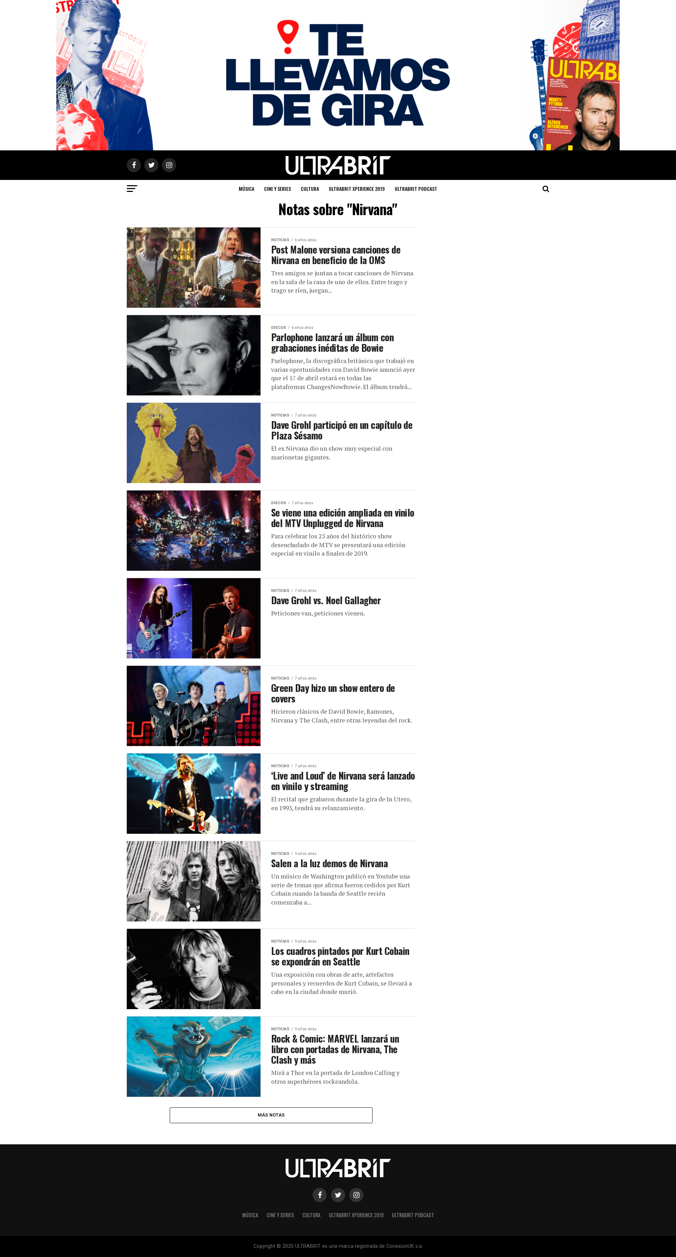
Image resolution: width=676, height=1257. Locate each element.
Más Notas (271, 1115)
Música (246, 188)
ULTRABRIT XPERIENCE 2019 (357, 188)
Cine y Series (277, 188)
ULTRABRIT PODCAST (416, 188)
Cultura (310, 188)
